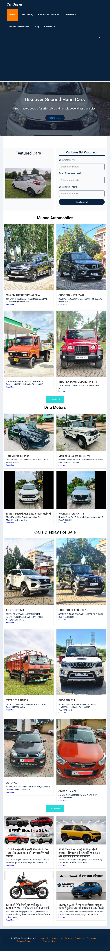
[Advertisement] (55, 62)
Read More (10, 304)
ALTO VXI (12, 782)
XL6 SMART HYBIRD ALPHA (23, 295)
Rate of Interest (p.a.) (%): (71, 173)
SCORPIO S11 (66, 700)
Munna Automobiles (19, 26)
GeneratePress (23, 941)
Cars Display (27, 14)
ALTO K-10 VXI (67, 790)
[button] (99, 37)
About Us (45, 938)
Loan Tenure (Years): (68, 187)
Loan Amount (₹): (67, 160)
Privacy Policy (49, 941)
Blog (36, 26)
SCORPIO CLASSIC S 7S (72, 610)
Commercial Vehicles (48, 14)
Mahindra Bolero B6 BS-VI (74, 455)
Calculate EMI (82, 202)
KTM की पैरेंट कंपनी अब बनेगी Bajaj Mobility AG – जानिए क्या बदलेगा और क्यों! (28, 906)
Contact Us (49, 26)
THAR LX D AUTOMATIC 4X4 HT (77, 381)
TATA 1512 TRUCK (17, 700)
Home (12, 14)
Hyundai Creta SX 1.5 (71, 513)
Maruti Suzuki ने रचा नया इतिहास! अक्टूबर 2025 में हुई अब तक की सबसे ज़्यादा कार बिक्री (81, 906)
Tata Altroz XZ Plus (17, 455)
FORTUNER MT (15, 610)
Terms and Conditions (74, 938)
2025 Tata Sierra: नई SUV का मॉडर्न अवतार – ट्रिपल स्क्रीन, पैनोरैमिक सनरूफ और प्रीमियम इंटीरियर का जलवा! (79, 853)
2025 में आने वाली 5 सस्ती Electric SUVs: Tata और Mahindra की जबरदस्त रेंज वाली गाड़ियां (27, 853)
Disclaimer (91, 938)
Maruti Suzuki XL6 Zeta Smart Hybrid (28, 513)
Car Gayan (14, 4)
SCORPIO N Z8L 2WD (71, 295)
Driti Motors (70, 14)
